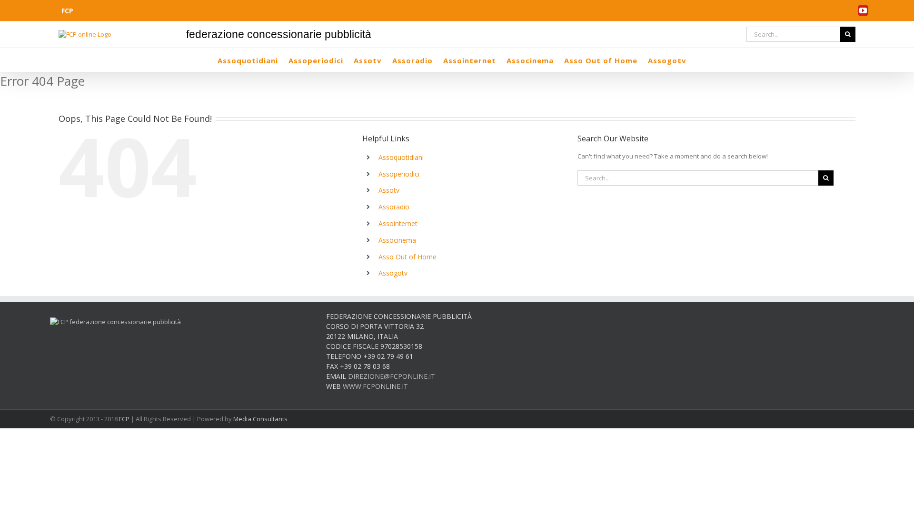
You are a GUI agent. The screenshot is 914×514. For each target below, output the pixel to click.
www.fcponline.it (375, 386)
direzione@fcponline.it (391, 376)
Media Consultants (260, 419)
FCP (124, 419)
